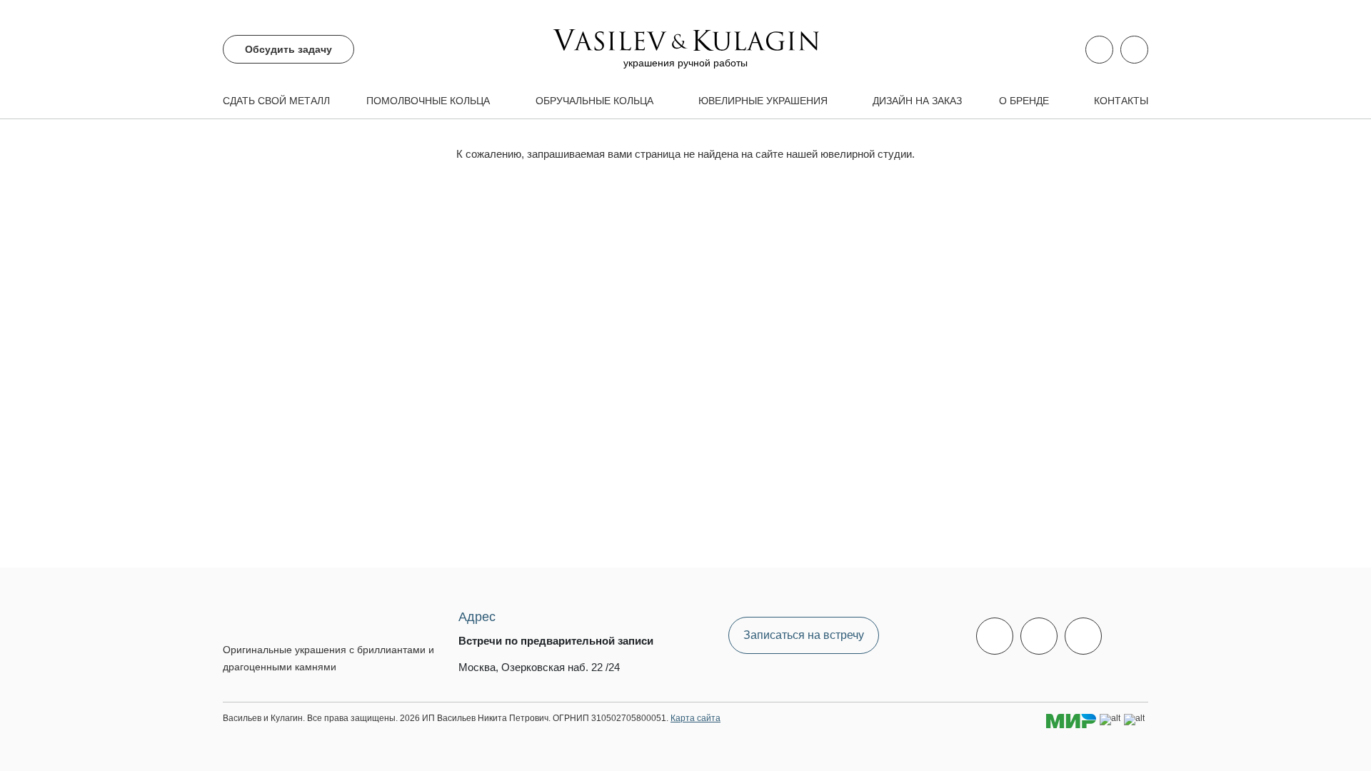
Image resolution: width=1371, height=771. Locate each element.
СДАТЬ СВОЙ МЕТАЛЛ (276, 100)
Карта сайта (695, 718)
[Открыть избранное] (1134, 50)
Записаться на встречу (803, 635)
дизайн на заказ (917, 100)
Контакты (1121, 100)
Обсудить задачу (288, 49)
